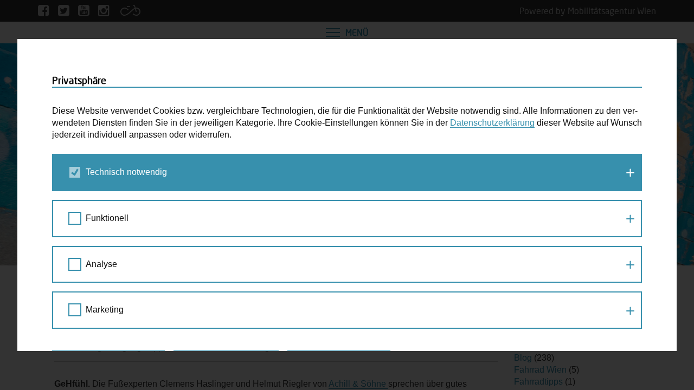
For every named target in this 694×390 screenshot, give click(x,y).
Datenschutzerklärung (492, 122)
